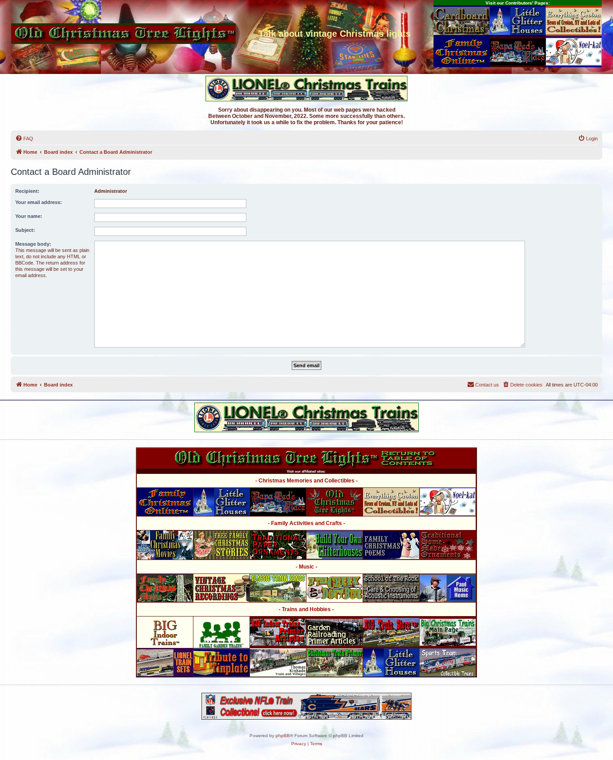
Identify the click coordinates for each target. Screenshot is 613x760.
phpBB (283, 735)
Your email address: (38, 202)
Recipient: (27, 191)
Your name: (28, 216)
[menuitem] (24, 138)
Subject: (25, 230)
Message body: (33, 244)
